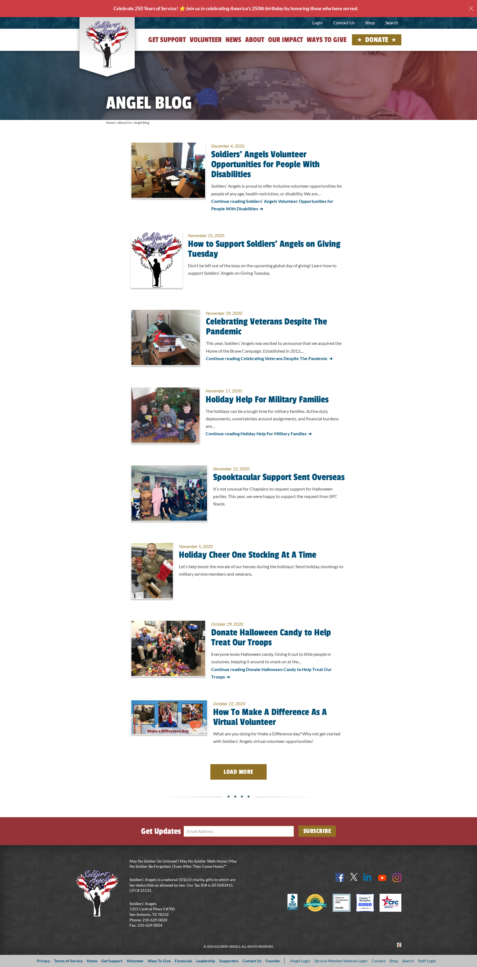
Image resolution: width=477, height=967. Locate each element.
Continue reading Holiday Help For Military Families (256, 433)
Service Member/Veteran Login (340, 960)
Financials (183, 960)
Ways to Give (326, 40)
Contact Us (344, 22)
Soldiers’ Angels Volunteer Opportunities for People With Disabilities (265, 164)
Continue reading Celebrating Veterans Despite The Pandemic (267, 358)
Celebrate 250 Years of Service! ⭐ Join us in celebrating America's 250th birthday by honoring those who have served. (235, 8)
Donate (376, 40)
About (254, 40)
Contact (378, 960)
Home (110, 122)
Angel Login (300, 960)
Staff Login (427, 960)
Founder (273, 960)
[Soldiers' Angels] (107, 44)
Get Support (167, 40)
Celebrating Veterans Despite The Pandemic (266, 326)
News (233, 40)
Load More (238, 771)
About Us (124, 122)
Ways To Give (159, 960)
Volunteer (206, 40)
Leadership (205, 960)
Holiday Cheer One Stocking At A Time (247, 554)
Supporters (229, 960)
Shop (370, 22)
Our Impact (285, 40)
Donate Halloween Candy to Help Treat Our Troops (271, 637)
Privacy (43, 960)
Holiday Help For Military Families (267, 399)
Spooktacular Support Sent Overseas (278, 477)
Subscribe (317, 831)
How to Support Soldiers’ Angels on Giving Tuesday (264, 249)
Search (391, 22)
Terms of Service (68, 960)
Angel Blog (141, 122)
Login (317, 22)
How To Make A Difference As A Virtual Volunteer (270, 717)
